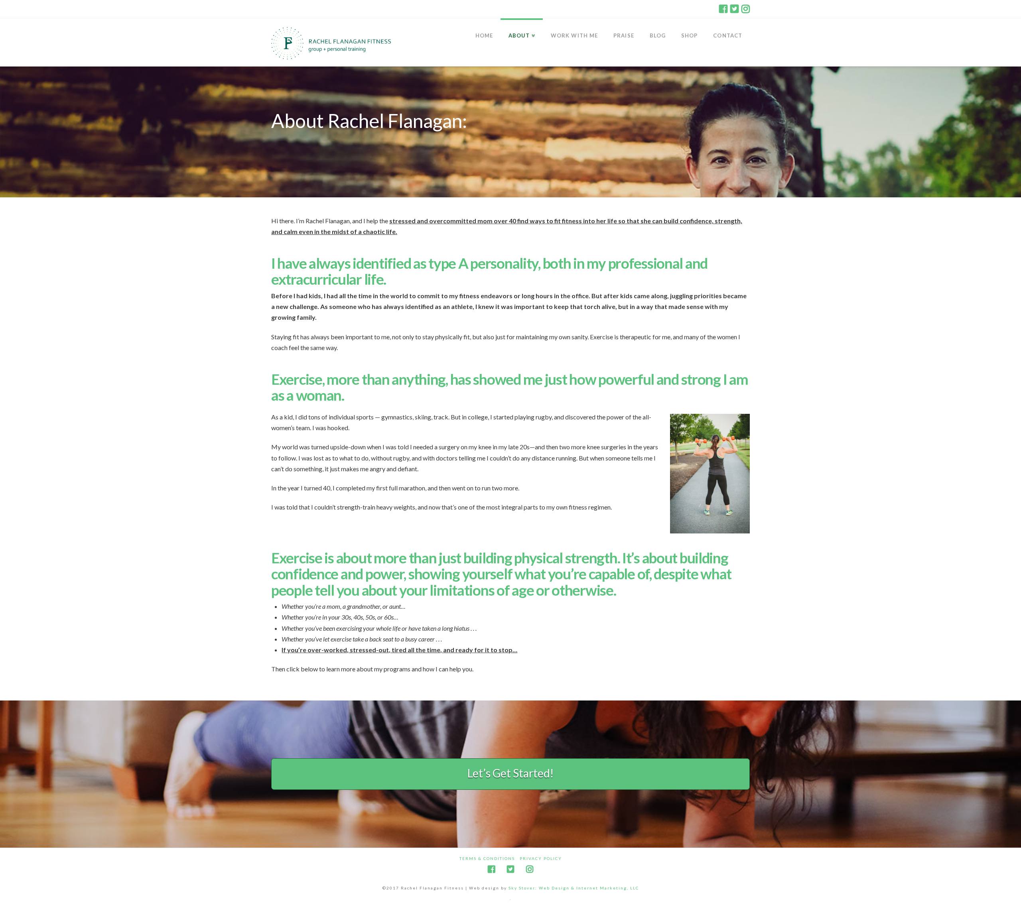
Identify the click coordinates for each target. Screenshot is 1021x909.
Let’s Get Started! (510, 773)
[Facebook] (723, 9)
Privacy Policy (541, 858)
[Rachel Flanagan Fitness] (331, 43)
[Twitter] (734, 9)
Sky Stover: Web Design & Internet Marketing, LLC (574, 887)
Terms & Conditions (487, 858)
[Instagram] (745, 9)
